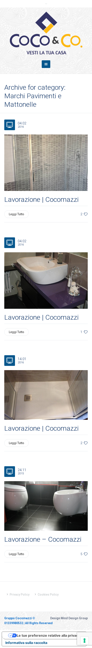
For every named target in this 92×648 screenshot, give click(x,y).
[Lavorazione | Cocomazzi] (46, 162)
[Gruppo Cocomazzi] (46, 33)
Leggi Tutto (16, 214)
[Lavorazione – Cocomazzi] (46, 506)
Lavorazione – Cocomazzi (43, 539)
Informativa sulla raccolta (26, 643)
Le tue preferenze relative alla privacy (48, 635)
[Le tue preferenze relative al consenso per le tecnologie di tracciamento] (84, 640)
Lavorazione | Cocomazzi (41, 199)
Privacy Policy (20, 594)
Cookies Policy (48, 594)
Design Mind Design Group (69, 618)
